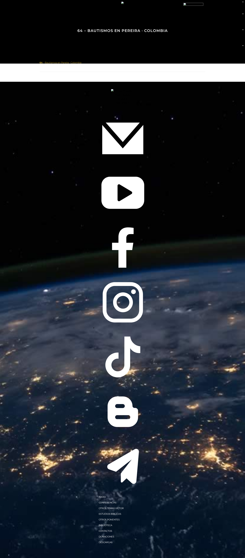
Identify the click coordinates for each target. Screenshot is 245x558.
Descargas (106, 542)
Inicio (102, 497)
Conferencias (108, 502)
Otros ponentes (109, 519)
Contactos (105, 531)
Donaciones (106, 536)
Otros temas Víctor (111, 508)
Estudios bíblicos (110, 514)
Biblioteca (105, 525)
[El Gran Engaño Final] (193, 12)
